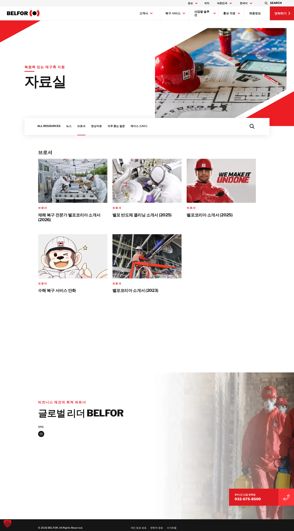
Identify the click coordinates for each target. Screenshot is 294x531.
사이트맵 (172, 527)
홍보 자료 (229, 13)
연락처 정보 (156, 527)
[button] (273, 3)
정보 (190, 3)
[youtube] (41, 434)
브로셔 (42, 207)
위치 (206, 3)
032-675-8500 (248, 499)
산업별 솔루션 (201, 13)
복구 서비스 (173, 13)
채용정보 (255, 13)
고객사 (143, 13)
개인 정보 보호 (138, 527)
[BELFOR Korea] (23, 13)
